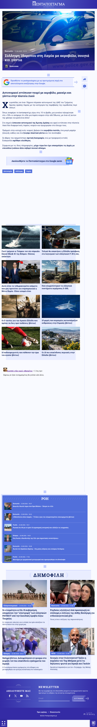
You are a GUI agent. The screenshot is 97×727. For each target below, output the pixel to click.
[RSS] (27, 696)
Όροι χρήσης (42, 712)
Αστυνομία (8, 171)
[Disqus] (40, 396)
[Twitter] (15, 696)
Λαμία (28, 171)
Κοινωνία (9, 51)
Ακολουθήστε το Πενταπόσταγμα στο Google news (37, 161)
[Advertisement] (40, 201)
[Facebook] (9, 696)
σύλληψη (19, 171)
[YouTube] (21, 696)
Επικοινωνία (55, 712)
